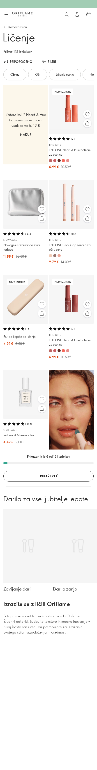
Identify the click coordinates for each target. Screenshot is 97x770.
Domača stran (17, 27)
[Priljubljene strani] (87, 114)
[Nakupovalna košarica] (89, 14)
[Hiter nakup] (87, 123)
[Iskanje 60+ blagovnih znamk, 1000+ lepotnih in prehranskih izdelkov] (66, 14)
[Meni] (6, 14)
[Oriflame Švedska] (22, 14)
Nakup (26, 134)
